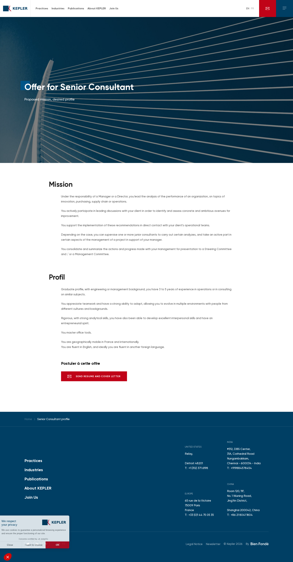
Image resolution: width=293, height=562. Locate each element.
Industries (33, 469)
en (247, 8)
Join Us (31, 497)
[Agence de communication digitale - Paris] (260, 543)
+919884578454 (241, 468)
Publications (36, 478)
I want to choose (39, 544)
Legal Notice (194, 544)
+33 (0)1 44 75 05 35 (201, 515)
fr (252, 8)
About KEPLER (37, 488)
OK (63, 544)
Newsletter (213, 544)
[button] (8, 557)
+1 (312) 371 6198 (198, 468)
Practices (33, 460)
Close (15, 544)
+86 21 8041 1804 (242, 515)
